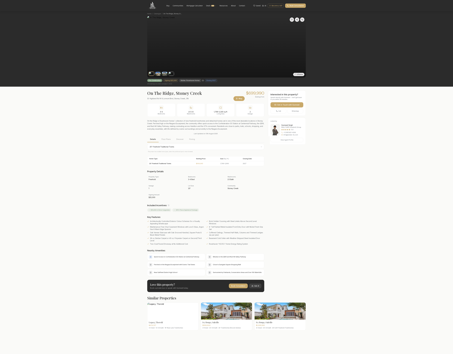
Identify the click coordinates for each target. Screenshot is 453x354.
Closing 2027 (211, 80)
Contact (242, 5)
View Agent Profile (287, 140)
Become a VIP (277, 5)
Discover (180, 139)
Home (149, 14)
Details (153, 139)
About (233, 5)
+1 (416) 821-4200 (289, 132)
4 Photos (300, 74)
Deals (210, 5)
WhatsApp (295, 111)
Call (279, 111)
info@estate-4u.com (290, 135)
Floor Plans (166, 139)
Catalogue (157, 14)
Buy (167, 5)
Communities (178, 5)
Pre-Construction (155, 80)
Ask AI (256, 286)
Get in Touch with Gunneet (288, 105)
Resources (224, 5)
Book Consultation (297, 5)
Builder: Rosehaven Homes (190, 80)
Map (240, 99)
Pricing (192, 139)
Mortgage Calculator (195, 5)
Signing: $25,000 (171, 80)
